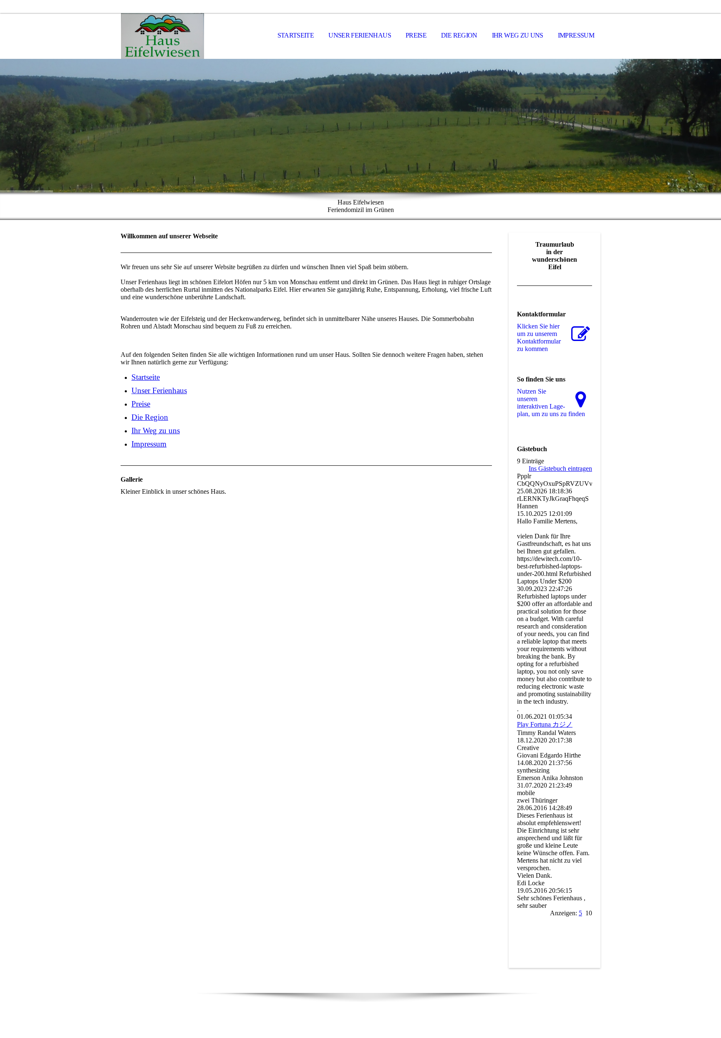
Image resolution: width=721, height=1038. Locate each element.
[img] (162, 36)
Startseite (295, 35)
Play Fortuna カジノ (544, 724)
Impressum (576, 35)
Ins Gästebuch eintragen (560, 468)
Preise (416, 35)
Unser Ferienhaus (359, 35)
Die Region (459, 35)
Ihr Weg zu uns (517, 35)
